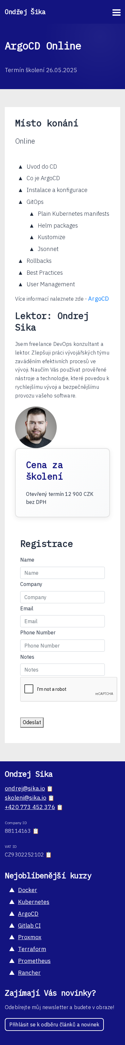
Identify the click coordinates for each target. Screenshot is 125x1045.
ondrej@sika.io (25, 788)
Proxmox (29, 937)
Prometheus (34, 961)
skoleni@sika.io (25, 797)
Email (26, 608)
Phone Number (37, 632)
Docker (27, 890)
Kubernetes (33, 902)
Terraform (32, 949)
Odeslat (32, 722)
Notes (27, 657)
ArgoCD (98, 298)
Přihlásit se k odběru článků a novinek (54, 1024)
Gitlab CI (29, 925)
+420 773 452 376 (30, 807)
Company (31, 584)
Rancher (29, 972)
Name (27, 559)
